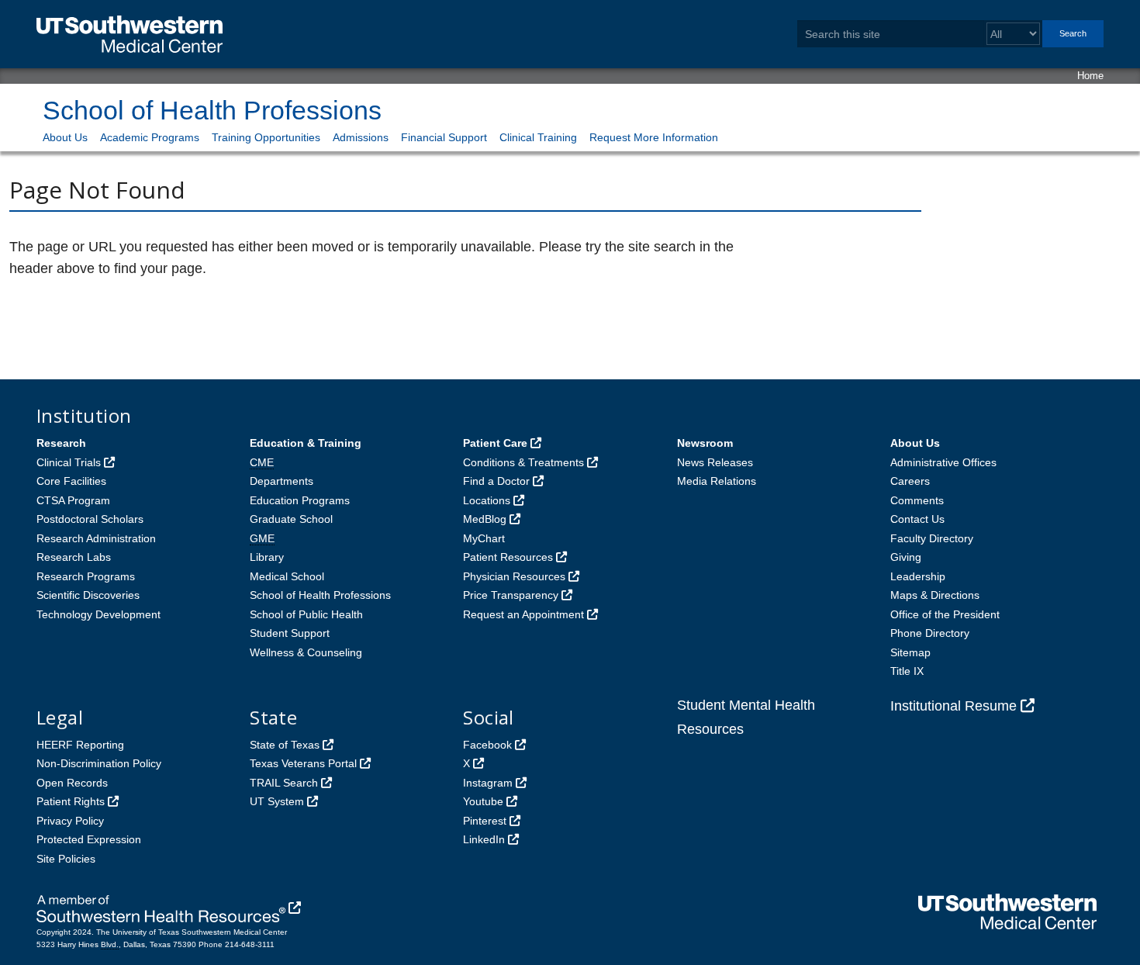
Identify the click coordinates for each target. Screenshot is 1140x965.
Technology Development (98, 614)
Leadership (917, 576)
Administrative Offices (943, 462)
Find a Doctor (496, 481)
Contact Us (917, 519)
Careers (910, 481)
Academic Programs (149, 137)
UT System (277, 801)
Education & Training (305, 443)
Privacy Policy (70, 821)
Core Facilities (71, 481)
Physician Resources (514, 576)
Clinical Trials (68, 462)
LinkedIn (484, 839)
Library (267, 557)
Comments (917, 500)
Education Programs (300, 500)
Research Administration (96, 538)
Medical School (287, 576)
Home (1090, 75)
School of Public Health (306, 614)
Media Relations (716, 481)
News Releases (715, 462)
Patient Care (495, 443)
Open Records (72, 782)
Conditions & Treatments (523, 462)
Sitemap (910, 652)
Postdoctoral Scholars (89, 519)
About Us (65, 137)
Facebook (487, 744)
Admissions (361, 137)
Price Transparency (510, 595)
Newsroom (705, 443)
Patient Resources (508, 557)
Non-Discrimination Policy (98, 763)
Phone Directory (929, 633)
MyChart (484, 538)
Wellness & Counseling (306, 652)
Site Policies (65, 859)
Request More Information (653, 137)
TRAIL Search (284, 782)
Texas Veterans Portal (303, 763)
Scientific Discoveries (88, 595)
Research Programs (85, 576)
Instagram (488, 782)
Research (61, 443)
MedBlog (484, 519)
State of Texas (285, 744)
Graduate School (291, 519)
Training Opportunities (266, 137)
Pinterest (484, 821)
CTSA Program (73, 500)
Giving (905, 557)
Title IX (907, 671)
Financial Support (444, 137)
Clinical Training (538, 137)
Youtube (483, 801)
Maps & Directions (934, 595)
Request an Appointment (523, 614)
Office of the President (945, 614)
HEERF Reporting (80, 744)
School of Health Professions (212, 110)
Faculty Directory (931, 538)
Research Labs (73, 557)
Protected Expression (88, 839)
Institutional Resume (953, 706)
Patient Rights (70, 801)
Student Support (290, 633)
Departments (281, 481)
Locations (486, 500)
